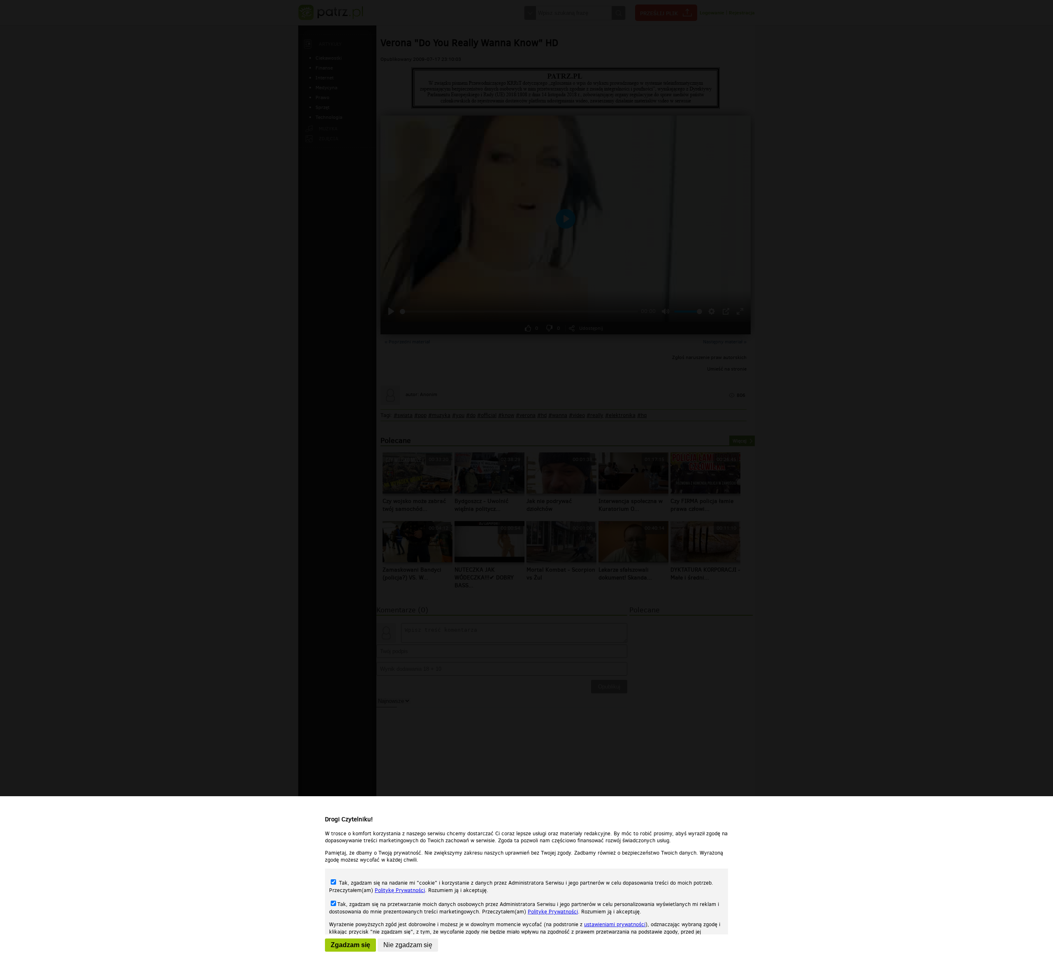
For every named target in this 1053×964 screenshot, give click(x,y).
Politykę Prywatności (400, 890)
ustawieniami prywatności (614, 924)
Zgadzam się (350, 944)
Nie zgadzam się (407, 944)
